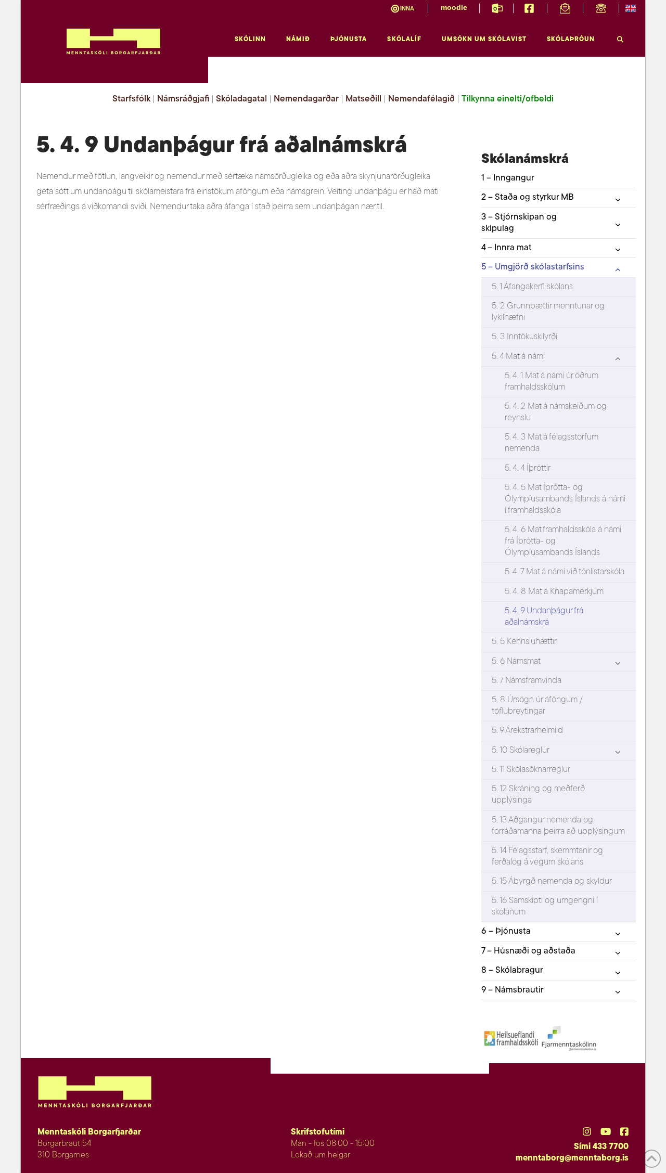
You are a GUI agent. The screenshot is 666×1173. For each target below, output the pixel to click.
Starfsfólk (131, 99)
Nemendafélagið (421, 99)
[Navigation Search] (620, 36)
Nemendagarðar (306, 99)
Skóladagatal (241, 99)
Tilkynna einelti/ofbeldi (508, 99)
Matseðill (363, 99)
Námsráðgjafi (183, 99)
